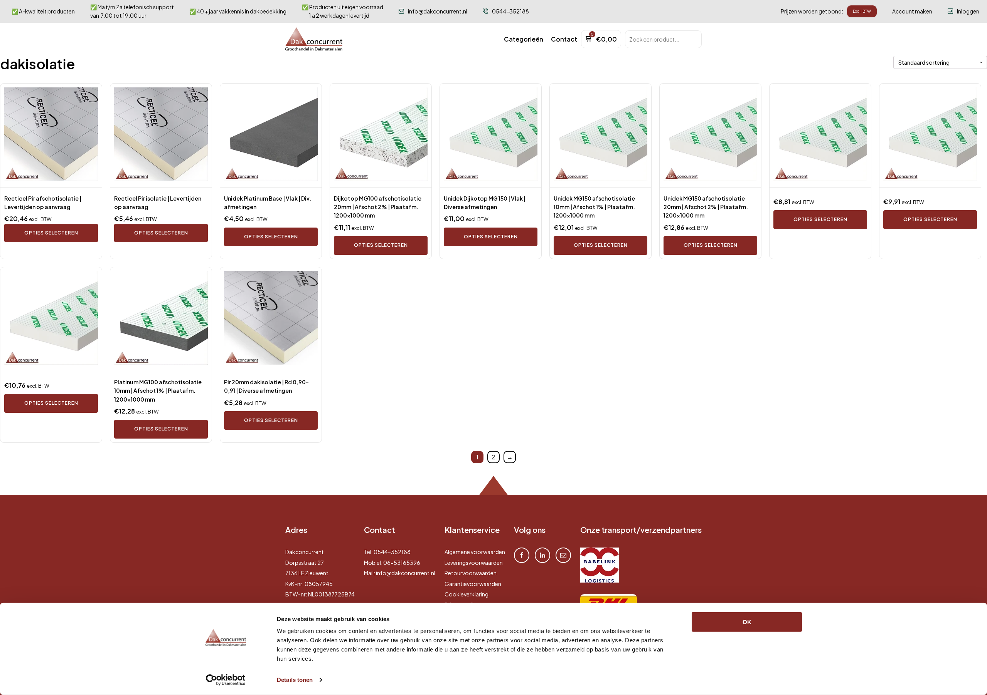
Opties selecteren (51, 233)
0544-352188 (392, 551)
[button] (523, 39)
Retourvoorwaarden (471, 572)
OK (747, 622)
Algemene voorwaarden (475, 551)
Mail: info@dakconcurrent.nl (399, 572)
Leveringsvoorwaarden (474, 562)
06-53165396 (401, 562)
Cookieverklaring (466, 594)
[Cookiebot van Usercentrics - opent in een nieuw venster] (225, 680)
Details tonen (295, 680)
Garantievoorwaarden (473, 583)
